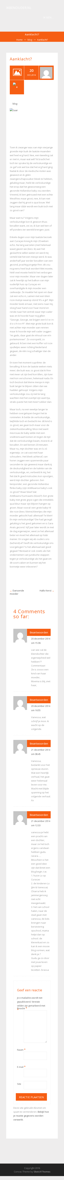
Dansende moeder (17, 592)
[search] (14, 26)
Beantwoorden (39, 632)
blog (30, 39)
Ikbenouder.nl (18, 8)
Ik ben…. (48, 17)
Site (19, 1083)
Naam (21, 1050)
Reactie (22, 1008)
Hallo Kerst (45, 590)
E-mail (21, 1067)
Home (19, 39)
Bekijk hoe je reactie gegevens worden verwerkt (31, 1115)
